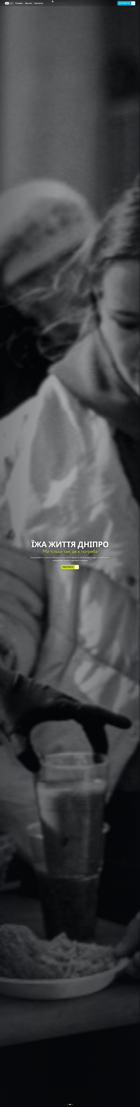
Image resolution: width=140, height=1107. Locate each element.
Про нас (28, 3)
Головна (19, 3)
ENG (11, 3)
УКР (7, 3)
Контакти (38, 3)
